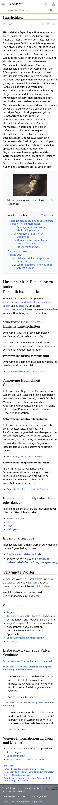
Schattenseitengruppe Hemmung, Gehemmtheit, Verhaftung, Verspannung (27, 779)
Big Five (11, 554)
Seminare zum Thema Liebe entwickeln (27, 661)
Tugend (11, 612)
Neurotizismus (25, 554)
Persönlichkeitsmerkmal (15, 771)
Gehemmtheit (15, 562)
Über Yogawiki (23, 801)
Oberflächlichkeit (16, 489)
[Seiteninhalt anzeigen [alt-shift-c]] (4, 24)
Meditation (13, 748)
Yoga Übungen (15, 755)
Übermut (33, 489)
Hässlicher (43, 586)
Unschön (45, 371)
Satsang (11, 641)
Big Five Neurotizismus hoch (17, 775)
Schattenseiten (42, 302)
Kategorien (8, 765)
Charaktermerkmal (13, 309)
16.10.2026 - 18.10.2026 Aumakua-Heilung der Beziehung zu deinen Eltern (27, 668)
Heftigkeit (12, 529)
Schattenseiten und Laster (41, 771)
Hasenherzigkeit (16, 518)
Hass (9, 522)
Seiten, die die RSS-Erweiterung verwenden (24, 768)
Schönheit (12, 456)
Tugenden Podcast (17, 616)
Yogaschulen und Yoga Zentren (24, 759)
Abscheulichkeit (16, 371)
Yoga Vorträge (15, 623)
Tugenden (21, 305)
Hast (9, 525)
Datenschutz (8, 801)
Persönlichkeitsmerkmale (17, 302)
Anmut (24, 456)
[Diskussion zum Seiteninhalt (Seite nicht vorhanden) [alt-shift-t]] (10, 24)
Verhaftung (32, 562)
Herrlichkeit (35, 456)
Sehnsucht (12, 200)
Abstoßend (32, 371)
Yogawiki (16, 4)
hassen (7, 586)
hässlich (32, 582)
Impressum (37, 801)
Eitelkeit (44, 489)
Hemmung (43, 558)
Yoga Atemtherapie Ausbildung (25, 637)
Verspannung (49, 562)
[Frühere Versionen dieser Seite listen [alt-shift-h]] (48, 24)
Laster (6, 305)
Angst (30, 105)
